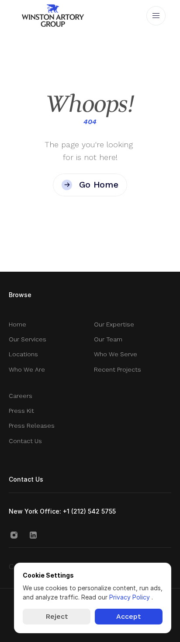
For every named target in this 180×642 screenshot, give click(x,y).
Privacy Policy (130, 597)
